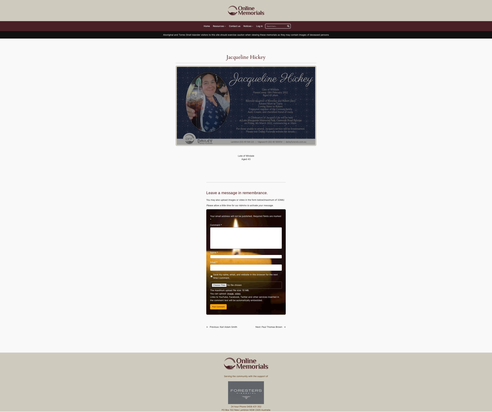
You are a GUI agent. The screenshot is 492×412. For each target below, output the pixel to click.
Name (214, 252)
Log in (259, 26)
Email (213, 262)
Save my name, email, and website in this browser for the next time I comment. (245, 276)
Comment (216, 225)
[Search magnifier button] (288, 26)
